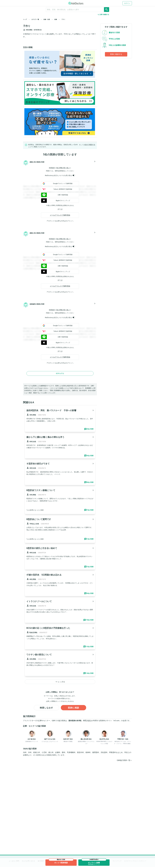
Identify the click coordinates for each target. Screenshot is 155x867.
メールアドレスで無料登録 (60, 215)
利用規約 (52, 168)
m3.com (116, 721)
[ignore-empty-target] (77, 9)
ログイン (127, 3)
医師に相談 (73, 707)
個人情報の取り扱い (63, 168)
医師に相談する (116, 54)
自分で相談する (90, 144)
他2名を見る (60, 373)
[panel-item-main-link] (60, 419)
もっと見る (60, 681)
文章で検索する (103, 14)
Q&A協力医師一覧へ (124, 760)
